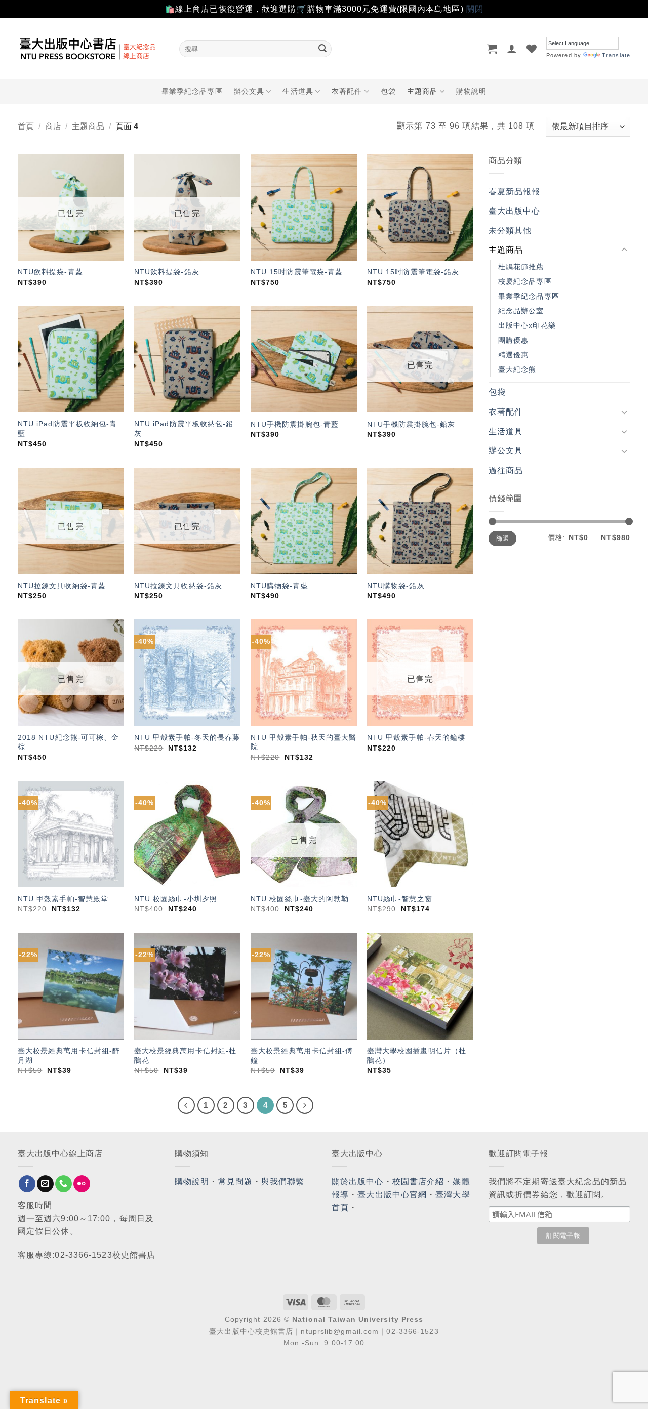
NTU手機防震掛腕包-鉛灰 (411, 424)
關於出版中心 (358, 1181)
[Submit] (322, 48)
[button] (492, 48)
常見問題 (235, 1181)
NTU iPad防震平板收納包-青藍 (67, 428)
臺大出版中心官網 (392, 1194)
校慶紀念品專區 (525, 281)
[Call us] (63, 1183)
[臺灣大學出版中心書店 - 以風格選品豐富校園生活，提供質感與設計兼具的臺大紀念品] (91, 48)
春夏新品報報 (515, 191)
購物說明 (471, 91)
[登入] (512, 48)
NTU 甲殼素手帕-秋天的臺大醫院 (304, 742)
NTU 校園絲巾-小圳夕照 (175, 899)
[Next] (304, 1105)
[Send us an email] (45, 1183)
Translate (616, 55)
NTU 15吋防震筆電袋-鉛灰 (413, 272)
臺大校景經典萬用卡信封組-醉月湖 (69, 1055)
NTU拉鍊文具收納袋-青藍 (62, 586)
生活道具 (297, 91)
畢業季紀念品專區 (192, 91)
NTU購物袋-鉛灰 (396, 586)
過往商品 (506, 470)
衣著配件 (347, 91)
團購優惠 (513, 340)
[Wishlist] (531, 48)
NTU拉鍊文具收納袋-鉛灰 (178, 586)
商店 (53, 126)
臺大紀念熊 (517, 369)
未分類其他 (510, 230)
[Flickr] (81, 1183)
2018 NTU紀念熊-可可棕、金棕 (68, 742)
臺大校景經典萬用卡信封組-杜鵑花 (185, 1055)
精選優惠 (513, 355)
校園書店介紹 (418, 1181)
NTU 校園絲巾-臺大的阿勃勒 (300, 899)
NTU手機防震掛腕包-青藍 (295, 424)
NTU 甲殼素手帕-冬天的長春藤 (187, 737)
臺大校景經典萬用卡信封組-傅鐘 (302, 1055)
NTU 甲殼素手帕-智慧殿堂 (63, 899)
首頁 (26, 126)
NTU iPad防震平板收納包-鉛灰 (184, 428)
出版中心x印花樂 (527, 325)
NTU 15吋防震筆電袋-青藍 (297, 272)
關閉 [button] (474, 9)
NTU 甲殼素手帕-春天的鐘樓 (416, 737)
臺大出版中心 (515, 210)
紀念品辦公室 (521, 311)
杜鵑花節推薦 (521, 267)
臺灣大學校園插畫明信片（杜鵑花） (416, 1055)
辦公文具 (249, 91)
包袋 (388, 91)
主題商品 (422, 91)
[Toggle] (624, 250)
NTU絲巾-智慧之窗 (399, 899)
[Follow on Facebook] (27, 1183)
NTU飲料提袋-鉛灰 (166, 272)
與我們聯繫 (283, 1181)
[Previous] (186, 1105)
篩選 (502, 538)
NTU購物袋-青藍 (279, 586)
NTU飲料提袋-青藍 (50, 272)
